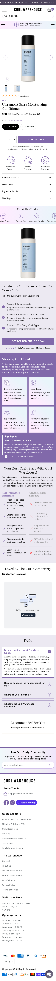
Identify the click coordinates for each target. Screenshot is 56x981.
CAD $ (7, 962)
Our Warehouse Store (12, 870)
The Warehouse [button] (12, 855)
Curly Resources (10, 829)
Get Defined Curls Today (28, 341)
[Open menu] (6, 10)
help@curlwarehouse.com (20, 793)
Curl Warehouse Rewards (14, 838)
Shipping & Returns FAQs (14, 824)
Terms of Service (10, 889)
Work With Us (8, 880)
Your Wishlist (8, 843)
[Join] (49, 765)
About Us (6, 866)
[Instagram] (12, 802)
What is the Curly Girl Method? (16, 819)
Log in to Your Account (13, 848)
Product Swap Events (12, 875)
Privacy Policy (8, 885)
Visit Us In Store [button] (12, 897)
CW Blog (6, 833)
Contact (6, 861)
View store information (39, 149)
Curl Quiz (43, 369)
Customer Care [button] (11, 813)
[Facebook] (6, 802)
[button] (3, 25)
